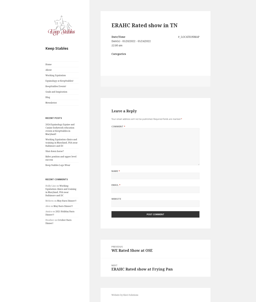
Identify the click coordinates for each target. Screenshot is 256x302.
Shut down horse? (54, 151)
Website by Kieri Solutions (124, 294)
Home (48, 64)
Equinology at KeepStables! (59, 80)
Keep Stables (56, 48)
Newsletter (51, 102)
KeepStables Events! (55, 86)
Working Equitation (55, 75)
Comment (118, 126)
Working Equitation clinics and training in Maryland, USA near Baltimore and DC (61, 142)
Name (115, 171)
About (48, 69)
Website (116, 198)
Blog (47, 97)
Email (115, 185)
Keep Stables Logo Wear (57, 165)
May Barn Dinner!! (66, 200)
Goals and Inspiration (56, 91)
